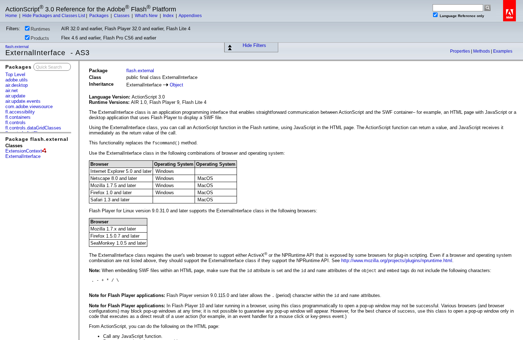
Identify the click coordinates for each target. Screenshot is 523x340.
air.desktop (16, 85)
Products (40, 38)
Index (169, 15)
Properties (460, 51)
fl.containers (18, 117)
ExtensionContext (23, 151)
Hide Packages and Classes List (53, 15)
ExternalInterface (23, 156)
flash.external (17, 46)
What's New (147, 15)
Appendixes (190, 15)
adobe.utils (16, 80)
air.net (11, 90)
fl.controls (15, 122)
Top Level (15, 74)
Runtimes (40, 29)
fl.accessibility (20, 112)
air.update (15, 96)
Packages (99, 15)
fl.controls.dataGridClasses (33, 128)
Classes (122, 15)
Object (176, 84)
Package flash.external (36, 139)
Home (11, 15)
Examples (502, 51)
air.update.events (23, 101)
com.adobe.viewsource (29, 106)
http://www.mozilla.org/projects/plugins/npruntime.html (396, 260)
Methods (482, 51)
